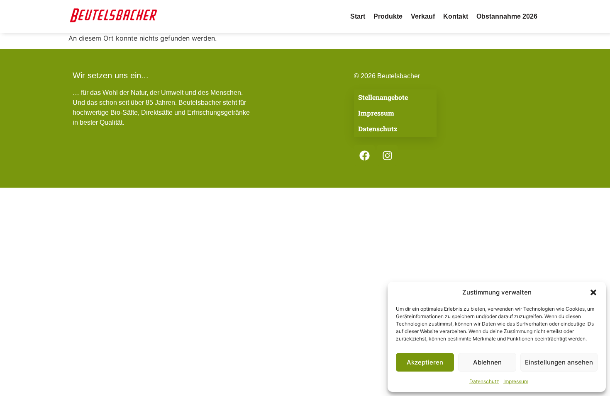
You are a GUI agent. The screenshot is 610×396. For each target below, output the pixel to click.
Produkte (388, 16)
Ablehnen (487, 362)
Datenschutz (484, 381)
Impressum (515, 381)
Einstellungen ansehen (559, 362)
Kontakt (455, 16)
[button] (593, 292)
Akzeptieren (425, 362)
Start (357, 16)
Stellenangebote (383, 97)
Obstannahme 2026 (506, 16)
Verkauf (423, 16)
